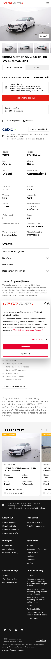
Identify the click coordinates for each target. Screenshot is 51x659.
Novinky (30, 556)
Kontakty (30, 545)
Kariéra (30, 563)
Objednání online (9, 579)
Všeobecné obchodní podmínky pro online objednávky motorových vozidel (37, 582)
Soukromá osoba (14, 67)
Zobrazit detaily (37, 339)
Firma (36, 67)
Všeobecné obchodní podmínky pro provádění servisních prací (37, 591)
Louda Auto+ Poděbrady (37, 549)
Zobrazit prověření (38, 129)
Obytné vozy (32, 552)
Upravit (24, 354)
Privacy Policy (7, 647)
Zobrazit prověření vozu (14, 386)
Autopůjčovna (8, 549)
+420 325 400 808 (15, 137)
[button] (3, 24)
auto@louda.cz (38, 139)
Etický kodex (32, 618)
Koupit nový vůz (9, 522)
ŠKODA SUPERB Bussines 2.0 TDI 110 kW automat (20, 469)
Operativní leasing (10, 552)
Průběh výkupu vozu (35, 526)
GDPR (29, 605)
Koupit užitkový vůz (10, 530)
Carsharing (7, 545)
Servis (5, 575)
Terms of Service (23, 647)
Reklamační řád (33, 609)
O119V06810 (33, 235)
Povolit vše (25, 347)
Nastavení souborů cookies (13, 650)
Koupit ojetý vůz (9, 526)
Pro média (31, 560)
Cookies (30, 575)
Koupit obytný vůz (10, 533)
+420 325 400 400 (24, 506)
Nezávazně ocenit (34, 522)
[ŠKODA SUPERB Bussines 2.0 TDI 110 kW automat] (21, 447)
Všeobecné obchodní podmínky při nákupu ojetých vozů (36, 599)
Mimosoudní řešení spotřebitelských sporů (37, 614)
